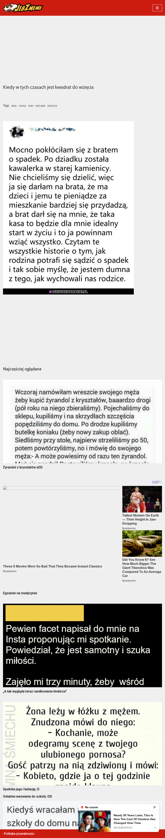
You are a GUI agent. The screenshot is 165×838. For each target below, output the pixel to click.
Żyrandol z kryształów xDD (23, 467)
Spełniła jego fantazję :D (21, 789)
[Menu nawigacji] (157, 7)
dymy (31, 106)
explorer (40, 106)
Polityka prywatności (19, 834)
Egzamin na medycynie (20, 593)
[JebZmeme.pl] (23, 8)
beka (13, 106)
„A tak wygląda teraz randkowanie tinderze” (35, 691)
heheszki (52, 106)
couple (22, 106)
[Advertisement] (82, 49)
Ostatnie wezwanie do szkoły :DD (27, 796)
